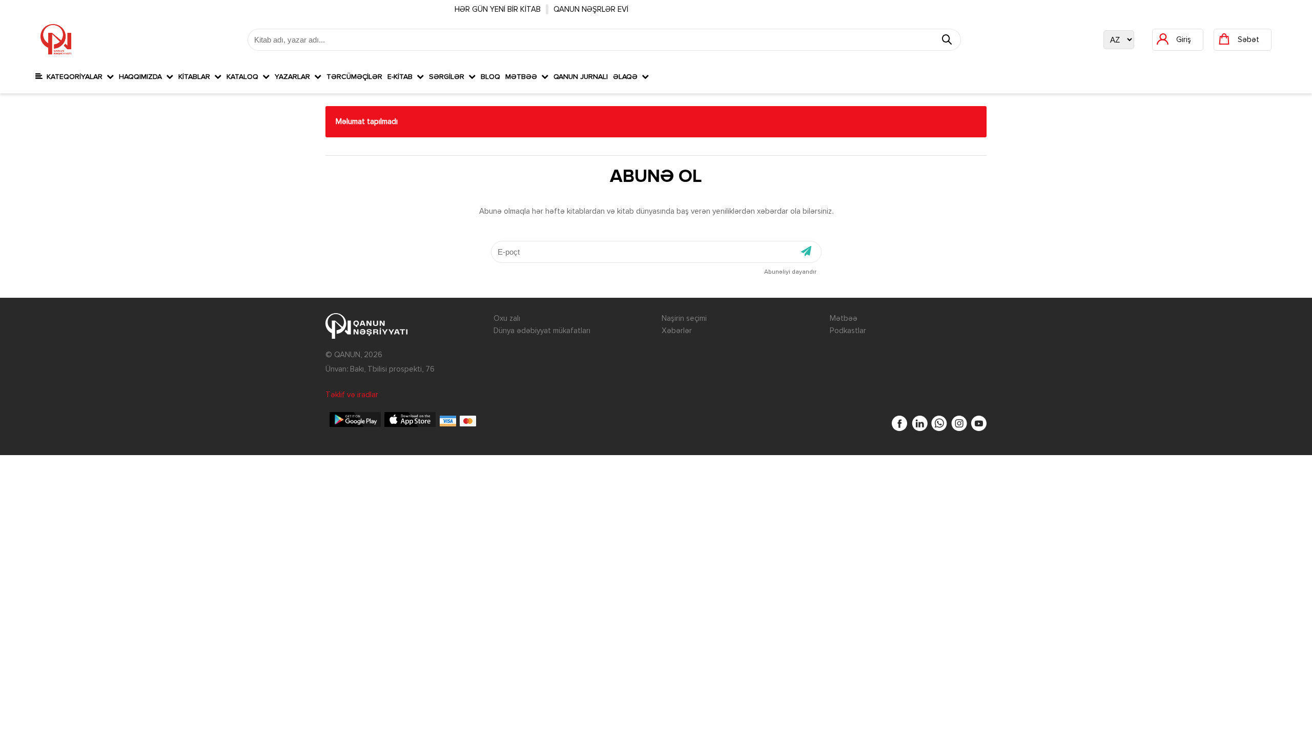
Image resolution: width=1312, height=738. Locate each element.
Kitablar (196, 76)
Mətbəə (523, 76)
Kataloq (244, 76)
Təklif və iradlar (351, 395)
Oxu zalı (507, 318)
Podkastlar (848, 331)
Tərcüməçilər (354, 76)
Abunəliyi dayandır (790, 272)
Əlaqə (627, 76)
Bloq (490, 76)
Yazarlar (294, 76)
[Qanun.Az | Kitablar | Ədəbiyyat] (55, 39)
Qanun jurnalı (581, 76)
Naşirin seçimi (684, 318)
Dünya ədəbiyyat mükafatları (542, 331)
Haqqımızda (142, 76)
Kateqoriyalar (75, 76)
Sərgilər (448, 76)
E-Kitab (402, 76)
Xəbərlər (677, 331)
